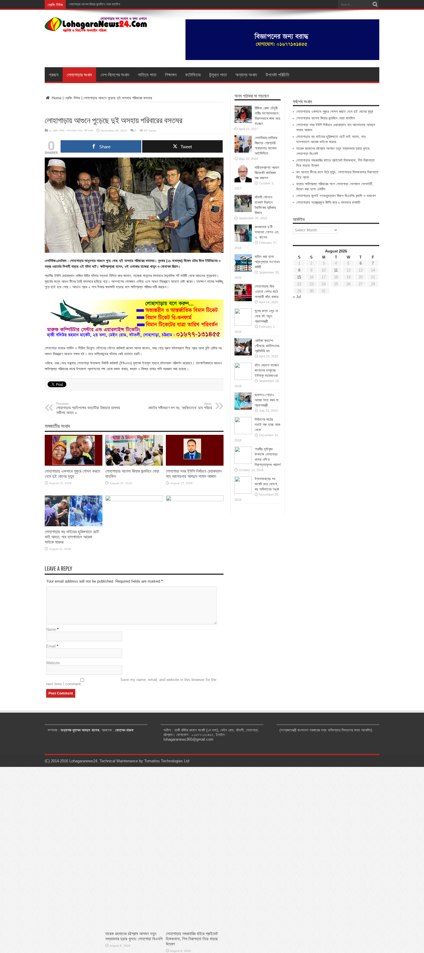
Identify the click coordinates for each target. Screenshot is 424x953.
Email (51, 646)
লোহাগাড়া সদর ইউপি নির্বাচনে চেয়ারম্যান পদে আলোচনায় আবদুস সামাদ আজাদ (194, 474)
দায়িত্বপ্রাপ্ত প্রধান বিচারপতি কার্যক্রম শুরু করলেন (267, 172)
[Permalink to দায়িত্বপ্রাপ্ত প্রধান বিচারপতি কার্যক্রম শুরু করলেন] (243, 181)
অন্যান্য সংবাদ (246, 74)
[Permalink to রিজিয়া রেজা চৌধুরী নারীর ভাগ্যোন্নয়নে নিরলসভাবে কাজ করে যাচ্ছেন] (243, 121)
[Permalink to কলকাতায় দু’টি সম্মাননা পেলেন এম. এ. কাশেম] (243, 240)
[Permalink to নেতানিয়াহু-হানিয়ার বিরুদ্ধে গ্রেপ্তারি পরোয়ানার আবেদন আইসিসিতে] (243, 151)
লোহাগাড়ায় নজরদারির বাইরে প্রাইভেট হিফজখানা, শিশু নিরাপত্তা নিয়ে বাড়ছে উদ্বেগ (192, 938)
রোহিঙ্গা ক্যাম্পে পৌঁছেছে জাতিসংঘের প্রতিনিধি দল (267, 345)
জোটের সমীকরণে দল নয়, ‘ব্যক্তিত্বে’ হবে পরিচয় (180, 406)
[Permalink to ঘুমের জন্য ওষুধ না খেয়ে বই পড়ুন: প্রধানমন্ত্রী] (243, 324)
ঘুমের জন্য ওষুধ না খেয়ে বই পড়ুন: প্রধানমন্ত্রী (266, 316)
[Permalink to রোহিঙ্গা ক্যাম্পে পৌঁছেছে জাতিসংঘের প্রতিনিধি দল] (243, 354)
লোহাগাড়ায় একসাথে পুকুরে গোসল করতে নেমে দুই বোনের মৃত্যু (72, 474)
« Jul (297, 297)
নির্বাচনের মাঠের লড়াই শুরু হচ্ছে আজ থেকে (267, 424)
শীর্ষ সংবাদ (88, 130)
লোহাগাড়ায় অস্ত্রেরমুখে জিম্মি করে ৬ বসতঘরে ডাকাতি (328, 202)
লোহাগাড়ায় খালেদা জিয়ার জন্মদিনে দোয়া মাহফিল (325, 118)
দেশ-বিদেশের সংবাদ (115, 74)
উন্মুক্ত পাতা (218, 74)
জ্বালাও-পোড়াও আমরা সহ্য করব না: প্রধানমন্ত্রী (267, 400)
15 (299, 277)
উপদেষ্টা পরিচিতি (277, 74)
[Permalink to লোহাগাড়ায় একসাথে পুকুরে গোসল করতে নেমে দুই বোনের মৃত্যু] (73, 464)
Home (55, 98)
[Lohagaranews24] (96, 28)
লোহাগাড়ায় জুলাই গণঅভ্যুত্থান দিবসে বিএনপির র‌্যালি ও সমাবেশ (336, 196)
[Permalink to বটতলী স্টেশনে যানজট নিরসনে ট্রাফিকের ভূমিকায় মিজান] (243, 211)
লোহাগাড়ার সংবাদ (79, 74)
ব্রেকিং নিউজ (72, 98)
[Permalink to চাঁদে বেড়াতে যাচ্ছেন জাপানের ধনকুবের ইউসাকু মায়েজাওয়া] (243, 379)
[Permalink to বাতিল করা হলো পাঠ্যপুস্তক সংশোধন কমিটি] (243, 270)
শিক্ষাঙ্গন (171, 74)
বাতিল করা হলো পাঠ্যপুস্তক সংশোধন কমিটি (267, 261)
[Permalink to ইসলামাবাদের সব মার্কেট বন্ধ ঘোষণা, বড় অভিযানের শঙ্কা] (243, 492)
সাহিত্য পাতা (147, 74)
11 (336, 270)
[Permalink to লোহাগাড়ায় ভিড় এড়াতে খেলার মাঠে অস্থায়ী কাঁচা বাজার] (243, 300)
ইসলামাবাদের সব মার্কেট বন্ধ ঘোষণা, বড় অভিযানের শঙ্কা (267, 484)
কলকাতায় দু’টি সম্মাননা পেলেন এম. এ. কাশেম (267, 232)
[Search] (375, 4)
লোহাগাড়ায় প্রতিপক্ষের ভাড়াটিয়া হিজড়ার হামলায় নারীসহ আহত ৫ (88, 408)
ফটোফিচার (192, 74)
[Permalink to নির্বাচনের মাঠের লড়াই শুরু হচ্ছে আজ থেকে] (243, 433)
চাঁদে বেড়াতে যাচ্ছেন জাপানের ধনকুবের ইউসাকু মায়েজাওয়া (267, 370)
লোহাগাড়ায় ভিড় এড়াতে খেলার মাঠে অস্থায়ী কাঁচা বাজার (266, 291)
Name (51, 629)
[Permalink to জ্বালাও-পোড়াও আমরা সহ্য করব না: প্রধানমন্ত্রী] (243, 408)
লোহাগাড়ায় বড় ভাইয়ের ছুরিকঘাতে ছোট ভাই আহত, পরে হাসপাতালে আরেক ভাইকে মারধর (72, 536)
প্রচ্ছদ (54, 74)
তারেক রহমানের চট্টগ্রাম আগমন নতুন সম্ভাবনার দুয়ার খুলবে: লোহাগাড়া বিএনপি (133, 936)
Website (53, 663)
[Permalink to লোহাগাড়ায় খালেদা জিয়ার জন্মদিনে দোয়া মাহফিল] (134, 464)
